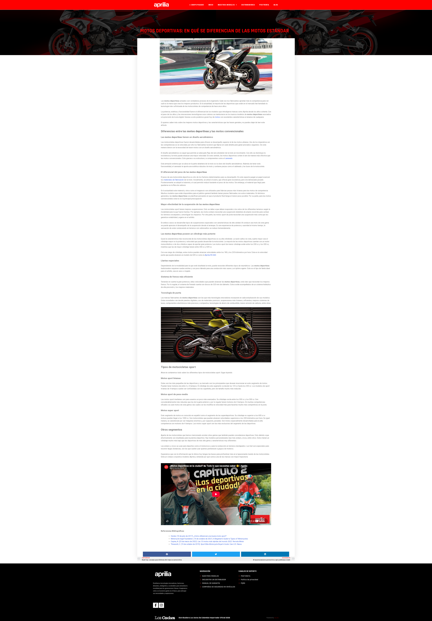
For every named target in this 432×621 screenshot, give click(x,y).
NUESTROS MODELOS (226, 5)
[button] (167, 554)
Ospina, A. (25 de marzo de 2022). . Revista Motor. (207, 541)
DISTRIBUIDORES (248, 5)
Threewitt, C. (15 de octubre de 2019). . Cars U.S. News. (206, 544)
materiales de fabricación (174, 180)
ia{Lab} (276, 618)
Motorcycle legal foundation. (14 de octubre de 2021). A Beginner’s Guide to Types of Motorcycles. (210, 539)
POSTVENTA (264, 5)
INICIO (210, 5)
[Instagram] (161, 605)
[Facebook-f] (155, 605)
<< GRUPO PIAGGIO (196, 5)
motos (217, 117)
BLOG (276, 5)
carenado (228, 158)
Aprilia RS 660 (210, 255)
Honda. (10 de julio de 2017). (198, 536)
